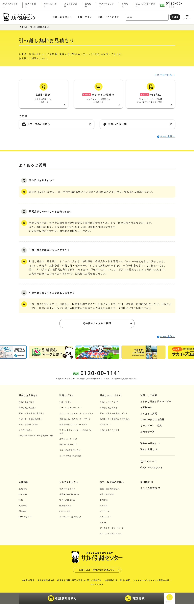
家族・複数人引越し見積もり (32, 413)
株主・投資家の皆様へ (110, 489)
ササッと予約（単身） (29, 424)
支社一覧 (23, 506)
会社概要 (23, 494)
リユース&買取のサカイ (70, 450)
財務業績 (104, 500)
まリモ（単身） (26, 430)
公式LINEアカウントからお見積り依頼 (36, 436)
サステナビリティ (67, 489)
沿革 (21, 500)
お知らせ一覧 (147, 431)
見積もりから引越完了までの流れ (115, 419)
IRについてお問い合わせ (111, 533)
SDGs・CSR (64, 511)
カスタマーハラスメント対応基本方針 (151, 580)
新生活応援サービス (68, 444)
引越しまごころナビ (108, 17)
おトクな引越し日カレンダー (156, 401)
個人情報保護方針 (45, 580)
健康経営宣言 (65, 506)
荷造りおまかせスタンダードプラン (75, 419)
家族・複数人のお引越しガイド (114, 413)
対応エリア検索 (148, 395)
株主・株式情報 (107, 494)
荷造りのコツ (106, 424)
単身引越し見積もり (28, 408)
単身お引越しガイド (109, 408)
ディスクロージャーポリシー (113, 528)
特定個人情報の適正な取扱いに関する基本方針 (79, 580)
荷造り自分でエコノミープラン (73, 424)
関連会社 (23, 511)
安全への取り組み (67, 500)
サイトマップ (97, 584)
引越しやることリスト (110, 430)
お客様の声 (146, 407)
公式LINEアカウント (151, 467)
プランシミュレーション (70, 408)
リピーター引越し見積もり (31, 419)
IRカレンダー (106, 517)
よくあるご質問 (148, 413)
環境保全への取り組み (69, 494)
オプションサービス (68, 439)
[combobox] (147, 17)
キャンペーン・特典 (151, 425)
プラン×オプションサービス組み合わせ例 (75, 431)
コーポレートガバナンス (70, 517)
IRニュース (105, 511)
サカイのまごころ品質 (152, 419)
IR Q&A (103, 522)
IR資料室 (104, 506)
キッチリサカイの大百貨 (70, 456)
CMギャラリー (25, 517)
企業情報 (23, 489)
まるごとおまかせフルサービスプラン (76, 413)
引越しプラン (85, 17)
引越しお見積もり (62, 17)
